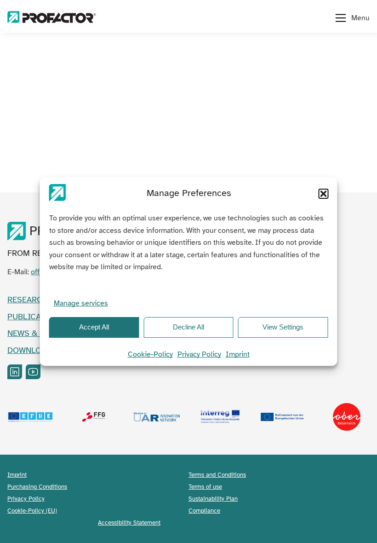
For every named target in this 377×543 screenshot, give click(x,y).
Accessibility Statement (129, 522)
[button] (323, 193)
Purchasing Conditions (37, 487)
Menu (360, 18)
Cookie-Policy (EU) (32, 510)
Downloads (32, 350)
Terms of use (205, 487)
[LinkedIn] (14, 371)
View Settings (283, 327)
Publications (35, 317)
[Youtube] (33, 371)
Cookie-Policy (150, 354)
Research (27, 300)
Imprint (238, 354)
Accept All (94, 327)
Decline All (188, 327)
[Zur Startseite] (51, 18)
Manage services (81, 303)
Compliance (204, 510)
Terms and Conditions (217, 475)
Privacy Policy (199, 354)
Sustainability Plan (213, 499)
